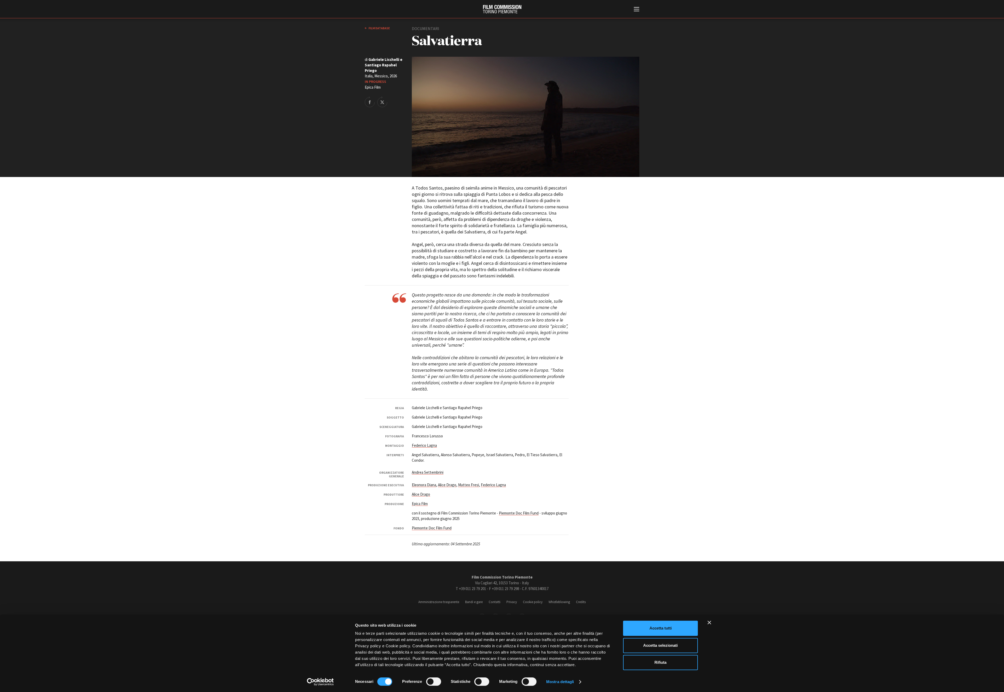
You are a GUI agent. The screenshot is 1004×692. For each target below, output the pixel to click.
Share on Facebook (370, 101)
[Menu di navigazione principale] (636, 9)
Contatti (494, 602)
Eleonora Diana (424, 484)
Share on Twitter (382, 101)
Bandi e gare (474, 602)
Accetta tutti (660, 628)
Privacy (511, 602)
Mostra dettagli (560, 681)
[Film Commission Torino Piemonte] (502, 9)
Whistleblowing (559, 602)
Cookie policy (533, 602)
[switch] (433, 681)
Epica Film (420, 503)
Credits (581, 602)
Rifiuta (660, 662)
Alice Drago (447, 484)
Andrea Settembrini (427, 472)
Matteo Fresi (468, 484)
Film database (379, 28)
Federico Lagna (424, 445)
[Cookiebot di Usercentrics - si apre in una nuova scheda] (320, 682)
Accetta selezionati (660, 645)
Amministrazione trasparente (438, 602)
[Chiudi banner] (709, 622)
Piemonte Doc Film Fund (519, 513)
